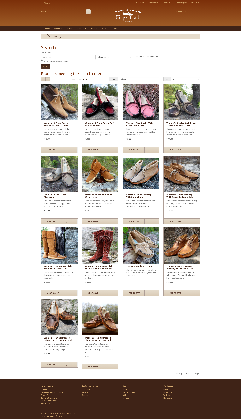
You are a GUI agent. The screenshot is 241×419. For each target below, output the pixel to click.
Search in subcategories (148, 56)
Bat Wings (105, 28)
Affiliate (126, 395)
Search (54, 37)
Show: (167, 79)
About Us (44, 389)
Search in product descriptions (56, 61)
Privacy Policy (46, 395)
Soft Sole (94, 28)
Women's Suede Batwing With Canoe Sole (138, 195)
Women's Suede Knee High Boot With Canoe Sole (58, 267)
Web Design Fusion (69, 413)
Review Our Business (49, 400)
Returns (85, 392)
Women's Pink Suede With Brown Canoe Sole (139, 124)
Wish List (166, 395)
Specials (126, 398)
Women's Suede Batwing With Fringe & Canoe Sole (179, 195)
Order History (168, 392)
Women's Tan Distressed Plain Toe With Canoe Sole (98, 338)
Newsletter (167, 398)
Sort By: (114, 79)
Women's (58, 28)
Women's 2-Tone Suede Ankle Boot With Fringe (56, 124)
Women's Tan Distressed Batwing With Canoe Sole (179, 267)
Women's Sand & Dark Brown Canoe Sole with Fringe (181, 124)
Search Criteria (47, 53)
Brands (125, 389)
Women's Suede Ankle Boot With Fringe (99, 195)
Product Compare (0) (78, 79)
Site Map (85, 395)
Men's (47, 28)
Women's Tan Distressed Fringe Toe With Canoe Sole (58, 338)
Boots (116, 28)
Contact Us (86, 389)
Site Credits (45, 403)
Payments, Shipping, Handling (52, 392)
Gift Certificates (129, 392)
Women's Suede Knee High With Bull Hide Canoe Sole (98, 267)
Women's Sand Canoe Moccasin (55, 195)
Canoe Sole (81, 28)
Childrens (69, 28)
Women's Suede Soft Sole (139, 266)
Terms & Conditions (49, 398)
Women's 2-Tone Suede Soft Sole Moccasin (100, 124)
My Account (168, 389)
